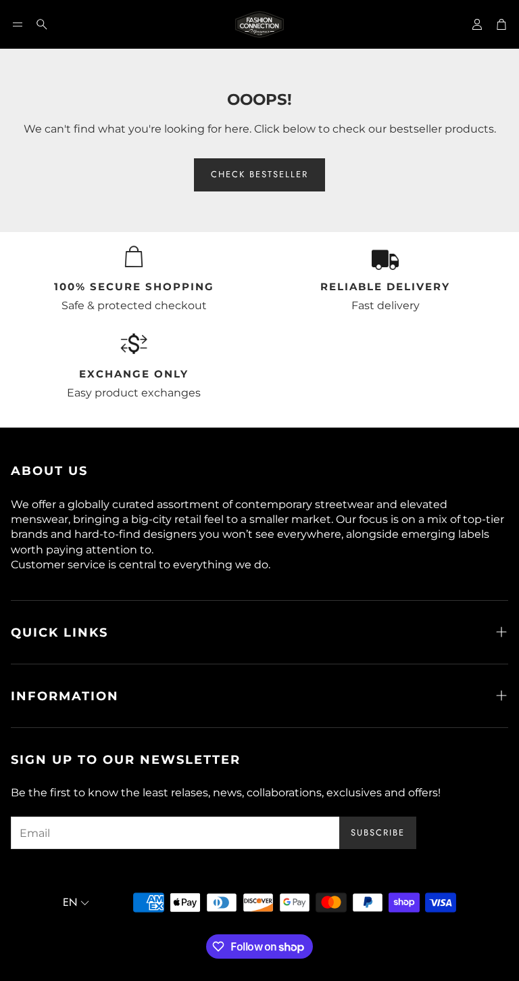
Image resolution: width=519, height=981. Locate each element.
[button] (17, 24)
